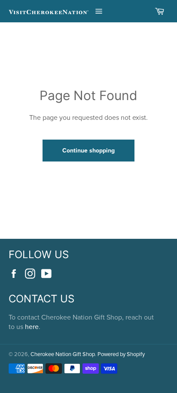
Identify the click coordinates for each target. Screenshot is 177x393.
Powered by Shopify (121, 354)
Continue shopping (88, 150)
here (32, 326)
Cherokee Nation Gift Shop (63, 354)
